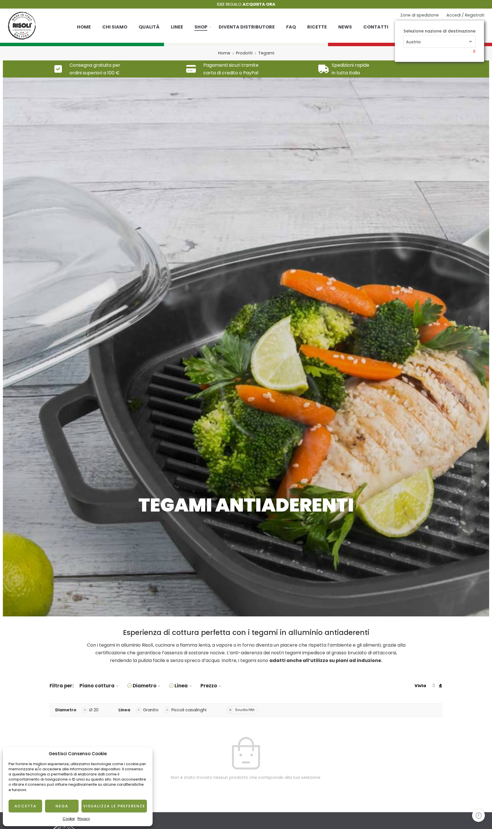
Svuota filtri (245, 709)
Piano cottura (96, 685)
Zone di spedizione (419, 15)
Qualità (149, 27)
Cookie (69, 818)
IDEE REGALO (246, 4)
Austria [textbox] (413, 42)
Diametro (144, 685)
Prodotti (244, 53)
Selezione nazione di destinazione (439, 31)
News (345, 27)
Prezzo (208, 685)
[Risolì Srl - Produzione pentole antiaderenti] (22, 25)
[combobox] (439, 42)
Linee (177, 27)
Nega (62, 806)
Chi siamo (114, 27)
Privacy (83, 818)
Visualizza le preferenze (114, 806)
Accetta (25, 806)
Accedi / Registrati (465, 15)
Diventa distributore (247, 27)
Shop (200, 27)
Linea (181, 685)
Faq (291, 27)
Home (84, 27)
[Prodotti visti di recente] (478, 815)
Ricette (317, 27)
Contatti (375, 27)
